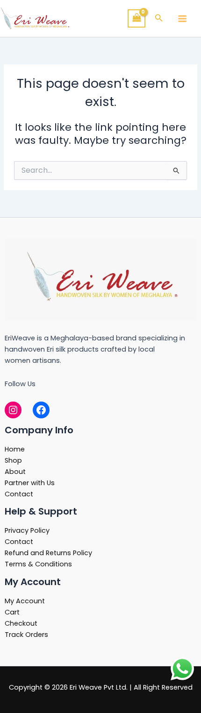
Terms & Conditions (38, 564)
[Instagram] (13, 410)
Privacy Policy (27, 530)
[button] (159, 18)
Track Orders (26, 634)
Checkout (21, 623)
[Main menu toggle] (182, 18)
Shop (13, 460)
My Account (25, 601)
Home (15, 449)
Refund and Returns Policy (48, 553)
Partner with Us (30, 482)
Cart (12, 612)
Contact (19, 494)
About (15, 471)
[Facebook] (41, 410)
